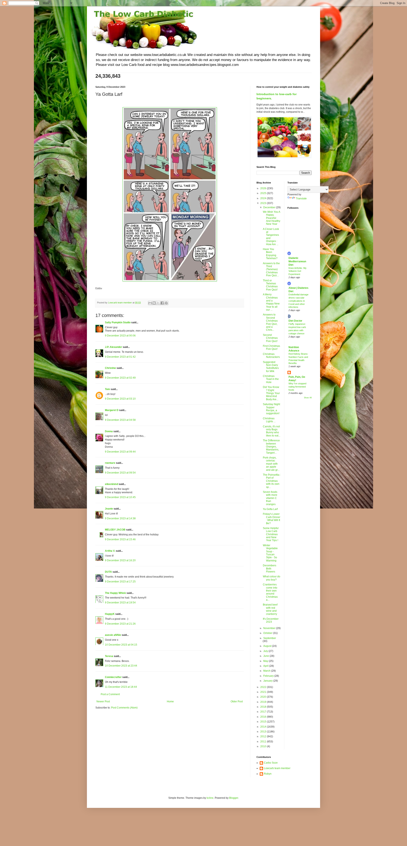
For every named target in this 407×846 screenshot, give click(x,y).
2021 (263, 691)
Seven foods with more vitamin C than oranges (270, 498)
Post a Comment (110, 694)
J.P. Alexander (113, 347)
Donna (109, 431)
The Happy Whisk (115, 593)
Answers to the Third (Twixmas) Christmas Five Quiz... (271, 269)
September (269, 638)
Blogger (233, 797)
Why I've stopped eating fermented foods (297, 386)
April (266, 665)
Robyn (268, 773)
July (266, 651)
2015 (263, 721)
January (268, 680)
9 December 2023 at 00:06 (120, 335)
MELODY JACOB (115, 529)
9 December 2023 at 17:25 (120, 581)
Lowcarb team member (277, 768)
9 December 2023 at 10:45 (120, 497)
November (269, 628)
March (267, 670)
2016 (263, 716)
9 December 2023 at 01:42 (120, 356)
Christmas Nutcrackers (271, 355)
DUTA (108, 571)
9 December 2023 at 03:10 (120, 398)
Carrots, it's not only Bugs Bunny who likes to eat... (271, 431)
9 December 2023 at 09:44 (120, 451)
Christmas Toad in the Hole (271, 379)
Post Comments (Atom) (124, 707)
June (266, 655)
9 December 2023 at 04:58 (120, 419)
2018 (263, 706)
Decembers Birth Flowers (269, 568)
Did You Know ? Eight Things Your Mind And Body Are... (271, 393)
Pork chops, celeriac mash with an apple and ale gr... (271, 463)
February (268, 675)
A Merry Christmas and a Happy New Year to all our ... (271, 302)
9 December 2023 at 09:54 (120, 472)
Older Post (237, 701)
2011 (263, 741)
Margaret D (111, 410)
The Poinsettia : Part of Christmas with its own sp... (272, 481)
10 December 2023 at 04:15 (121, 644)
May (266, 661)
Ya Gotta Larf (270, 509)
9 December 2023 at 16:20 (120, 560)
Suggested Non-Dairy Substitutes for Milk (271, 367)
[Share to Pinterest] (166, 303)
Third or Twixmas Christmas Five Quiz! (270, 285)
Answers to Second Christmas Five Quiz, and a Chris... (270, 322)
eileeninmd (111, 484)
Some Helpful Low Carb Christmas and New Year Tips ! (271, 534)
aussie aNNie (113, 634)
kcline (210, 797)
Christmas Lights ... (269, 420)
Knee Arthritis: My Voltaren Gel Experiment (298, 271)
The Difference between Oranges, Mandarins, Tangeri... (271, 446)
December (269, 207)
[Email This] (150, 303)
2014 (263, 726)
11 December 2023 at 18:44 (121, 686)
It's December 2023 (271, 620)
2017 (263, 711)
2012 (263, 736)
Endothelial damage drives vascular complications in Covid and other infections (298, 300)
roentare (110, 462)
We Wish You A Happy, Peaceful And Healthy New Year (271, 218)
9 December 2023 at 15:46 (120, 539)
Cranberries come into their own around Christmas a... (270, 592)
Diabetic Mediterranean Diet (297, 261)
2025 (263, 193)
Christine (110, 368)
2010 (263, 746)
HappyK (110, 614)
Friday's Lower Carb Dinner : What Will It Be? (271, 519)
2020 (263, 696)
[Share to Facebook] (162, 303)
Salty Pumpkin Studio (118, 322)
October (268, 633)
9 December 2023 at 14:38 (120, 518)
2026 (263, 188)
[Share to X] (158, 303)
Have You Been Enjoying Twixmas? (270, 254)
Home (170, 701)
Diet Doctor (295, 320)
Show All (308, 398)
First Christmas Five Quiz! (271, 347)
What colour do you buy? (271, 578)
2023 (263, 203)
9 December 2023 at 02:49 (120, 377)
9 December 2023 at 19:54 (120, 602)
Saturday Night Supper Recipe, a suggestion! (271, 409)
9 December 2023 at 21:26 (120, 623)
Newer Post (103, 701)
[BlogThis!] (154, 303)
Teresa (109, 656)
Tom (107, 389)
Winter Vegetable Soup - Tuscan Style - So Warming (270, 553)
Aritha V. (110, 550)
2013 (263, 731)
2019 (263, 701)
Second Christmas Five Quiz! (270, 338)
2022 (263, 687)
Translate (301, 198)
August (267, 646)
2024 (263, 198)
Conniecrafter (113, 677)
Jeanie (109, 508)
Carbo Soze (271, 762)
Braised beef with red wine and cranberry (270, 609)
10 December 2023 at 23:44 (121, 665)
